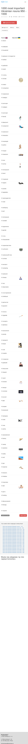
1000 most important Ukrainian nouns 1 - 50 (13, 526)
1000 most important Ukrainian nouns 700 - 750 (13, 546)
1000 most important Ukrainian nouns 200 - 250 (13, 532)
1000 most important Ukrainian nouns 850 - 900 (13, 551)
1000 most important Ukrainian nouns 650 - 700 (13, 545)
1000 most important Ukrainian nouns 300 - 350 (13, 535)
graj (18, 27)
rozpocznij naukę (10, 23)
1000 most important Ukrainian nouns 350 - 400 (13, 536)
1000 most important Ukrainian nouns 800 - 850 (13, 549)
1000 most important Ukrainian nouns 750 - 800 (13, 548)
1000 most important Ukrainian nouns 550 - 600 (13, 542)
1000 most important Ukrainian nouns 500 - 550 (13, 541)
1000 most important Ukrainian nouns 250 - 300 (13, 533)
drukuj (12, 27)
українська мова (5, 515)
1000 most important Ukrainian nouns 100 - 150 (13, 529)
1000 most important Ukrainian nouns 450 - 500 (13, 539)
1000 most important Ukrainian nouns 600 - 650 (13, 543)
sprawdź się (5, 30)
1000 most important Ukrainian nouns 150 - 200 (13, 531)
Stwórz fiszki (23, 515)
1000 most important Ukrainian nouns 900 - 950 (13, 552)
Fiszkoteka (22, 16)
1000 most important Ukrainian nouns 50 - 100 (13, 528)
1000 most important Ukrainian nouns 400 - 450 (13, 538)
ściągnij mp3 (5, 27)
